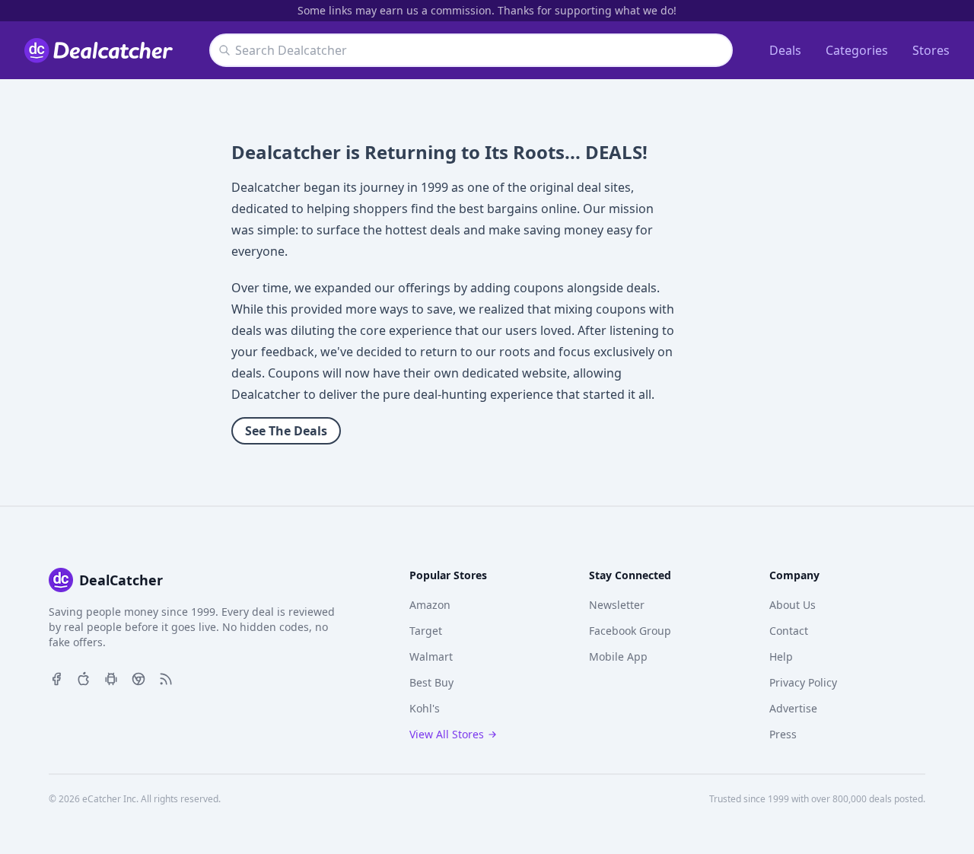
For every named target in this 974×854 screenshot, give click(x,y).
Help (781, 656)
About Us (792, 604)
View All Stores (446, 734)
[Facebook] (56, 677)
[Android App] (111, 677)
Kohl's (424, 708)
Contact (788, 630)
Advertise (793, 708)
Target (425, 630)
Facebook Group (630, 630)
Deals (785, 50)
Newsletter (617, 604)
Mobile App (618, 656)
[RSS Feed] (165, 677)
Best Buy (431, 682)
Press (783, 734)
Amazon (429, 604)
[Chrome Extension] (138, 677)
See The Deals (286, 430)
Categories (857, 50)
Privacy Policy (803, 682)
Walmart (431, 656)
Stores (931, 50)
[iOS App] (83, 677)
